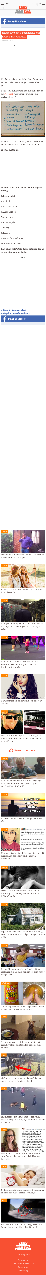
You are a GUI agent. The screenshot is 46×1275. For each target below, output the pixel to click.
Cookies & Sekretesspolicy (23, 1263)
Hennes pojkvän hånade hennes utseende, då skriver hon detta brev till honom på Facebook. (22, 856)
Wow (4, 1017)
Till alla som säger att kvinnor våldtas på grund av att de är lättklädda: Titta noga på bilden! (21, 1045)
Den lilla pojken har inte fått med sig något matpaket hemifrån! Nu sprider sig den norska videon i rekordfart (21, 783)
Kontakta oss (23, 1267)
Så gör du (5, 983)
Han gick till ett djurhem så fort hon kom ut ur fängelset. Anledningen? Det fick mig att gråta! (22, 626)
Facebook (8, 94)
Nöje (3, 1055)
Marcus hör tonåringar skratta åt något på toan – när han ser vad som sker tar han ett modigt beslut (21, 738)
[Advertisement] (17, 61)
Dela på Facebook (17, 21)
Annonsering (23, 1260)
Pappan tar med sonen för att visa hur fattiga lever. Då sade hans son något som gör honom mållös (23, 934)
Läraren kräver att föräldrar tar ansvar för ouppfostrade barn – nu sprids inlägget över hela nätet (22, 1156)
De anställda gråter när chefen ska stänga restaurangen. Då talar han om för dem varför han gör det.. (23, 972)
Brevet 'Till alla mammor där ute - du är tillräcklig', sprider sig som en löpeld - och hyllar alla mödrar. (21, 893)
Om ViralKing (23, 1270)
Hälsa (4, 1166)
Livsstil (4, 531)
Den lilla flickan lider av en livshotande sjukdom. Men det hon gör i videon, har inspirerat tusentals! (20, 664)
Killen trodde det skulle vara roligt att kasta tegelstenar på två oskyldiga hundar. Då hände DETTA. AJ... (23, 1120)
